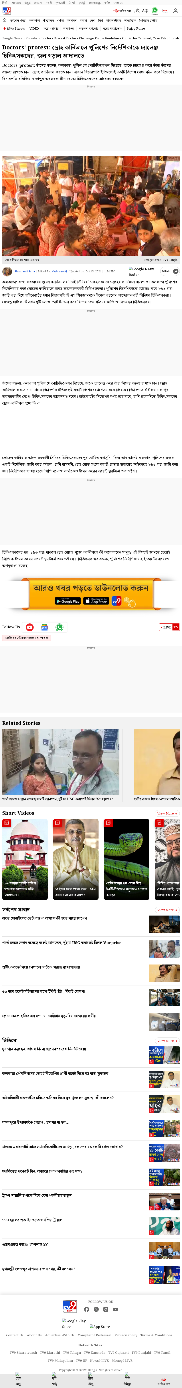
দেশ (92, 20)
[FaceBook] (86, 1309)
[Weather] (138, 11)
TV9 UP (81, 1361)
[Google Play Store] (75, 1324)
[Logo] (6, 11)
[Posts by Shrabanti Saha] (7, 272)
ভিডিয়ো (10, 1041)
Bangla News (12, 38)
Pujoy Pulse (136, 28)
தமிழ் (82, 3)
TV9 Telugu (72, 1353)
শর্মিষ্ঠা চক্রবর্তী (59, 271)
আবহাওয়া (68, 28)
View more (165, 813)
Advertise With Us (60, 1335)
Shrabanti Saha (24, 271)
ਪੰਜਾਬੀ (72, 3)
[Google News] (44, 627)
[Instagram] (105, 1309)
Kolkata (31, 38)
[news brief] (122, 11)
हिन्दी (5, 3)
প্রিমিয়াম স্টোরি (148, 20)
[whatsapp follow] (59, 627)
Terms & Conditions (156, 1335)
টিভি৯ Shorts (16, 28)
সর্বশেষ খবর (18, 20)
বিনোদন (72, 20)
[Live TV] (164, 11)
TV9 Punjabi (141, 1353)
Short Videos (18, 813)
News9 (16, 3)
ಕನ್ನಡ (27, 3)
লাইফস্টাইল (113, 20)
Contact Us (15, 1335)
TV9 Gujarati (118, 1353)
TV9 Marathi (50, 1353)
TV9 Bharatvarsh (23, 1353)
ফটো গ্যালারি (51, 28)
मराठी (49, 3)
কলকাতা (34, 20)
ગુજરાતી (60, 3)
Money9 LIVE (122, 1361)
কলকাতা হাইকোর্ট (88, 28)
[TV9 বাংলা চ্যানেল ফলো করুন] (153, 11)
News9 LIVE (99, 1361)
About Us (34, 1335)
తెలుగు (38, 3)
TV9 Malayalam (60, 1361)
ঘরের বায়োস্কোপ (112, 28)
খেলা (60, 20)
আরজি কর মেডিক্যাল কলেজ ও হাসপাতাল (26, 638)
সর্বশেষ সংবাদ (16, 910)
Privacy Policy (126, 1335)
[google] (143, 271)
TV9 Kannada (94, 1353)
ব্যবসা (83, 20)
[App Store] (103, 1328)
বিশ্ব (100, 20)
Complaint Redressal (94, 1335)
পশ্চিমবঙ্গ (48, 20)
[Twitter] (96, 1309)
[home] (4, 20)
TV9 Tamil (162, 1353)
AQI (145, 11)
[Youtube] (29, 627)
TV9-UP (118, 3)
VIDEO (34, 28)
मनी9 (107, 3)
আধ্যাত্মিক (130, 20)
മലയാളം (95, 3)
